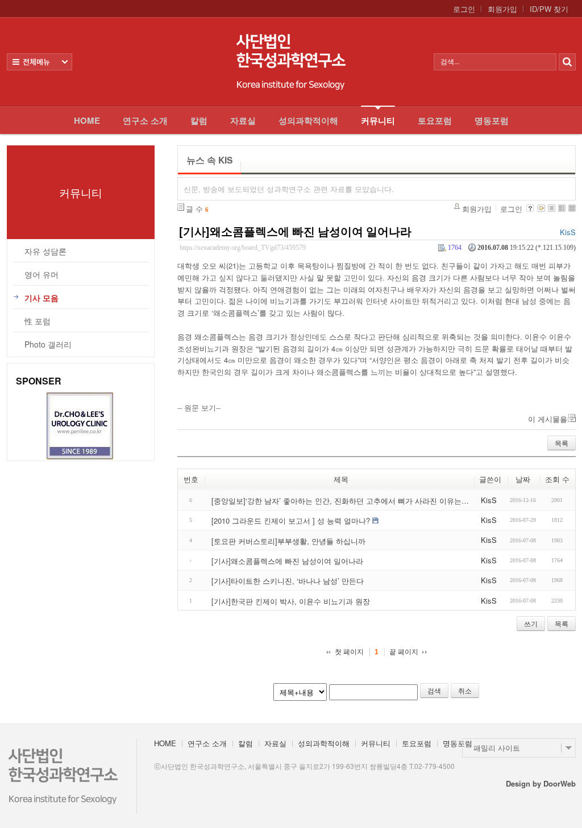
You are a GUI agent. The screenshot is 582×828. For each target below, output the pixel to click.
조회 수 (557, 479)
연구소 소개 (145, 120)
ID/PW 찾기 (549, 9)
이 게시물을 (547, 418)
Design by (541, 783)
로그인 (464, 9)
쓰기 (531, 623)
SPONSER (38, 380)
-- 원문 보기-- (199, 407)
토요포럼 (435, 120)
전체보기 (39, 61)
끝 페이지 (403, 652)
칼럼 (198, 120)
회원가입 (502, 9)
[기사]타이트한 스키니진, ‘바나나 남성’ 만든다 (287, 580)
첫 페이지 (349, 652)
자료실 (243, 120)
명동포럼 (492, 120)
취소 (465, 690)
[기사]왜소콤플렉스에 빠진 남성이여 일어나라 (295, 231)
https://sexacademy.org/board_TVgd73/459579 (243, 248)
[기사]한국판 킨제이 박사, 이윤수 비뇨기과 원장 (290, 600)
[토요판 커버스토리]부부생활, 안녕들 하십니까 (288, 540)
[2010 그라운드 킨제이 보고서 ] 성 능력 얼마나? (290, 520)
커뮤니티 (378, 120)
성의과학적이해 (308, 120)
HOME (87, 120)
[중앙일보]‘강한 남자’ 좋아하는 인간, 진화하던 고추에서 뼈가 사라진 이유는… (340, 500)
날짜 (523, 479)
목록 (561, 443)
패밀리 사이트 (496, 747)
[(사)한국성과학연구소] (291, 61)
